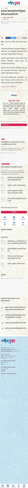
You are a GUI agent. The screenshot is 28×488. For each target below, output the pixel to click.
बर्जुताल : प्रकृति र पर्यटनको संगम (16, 185)
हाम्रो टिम (3, 371)
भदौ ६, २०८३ (9, 182)
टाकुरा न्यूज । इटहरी (8, 17)
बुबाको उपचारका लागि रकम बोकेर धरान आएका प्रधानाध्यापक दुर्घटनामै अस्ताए (15, 308)
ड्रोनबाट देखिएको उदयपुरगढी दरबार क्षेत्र (11, 167)
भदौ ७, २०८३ (3, 146)
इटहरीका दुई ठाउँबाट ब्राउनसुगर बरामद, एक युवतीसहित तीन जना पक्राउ (15, 316)
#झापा (3, 87)
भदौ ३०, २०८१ (5, 19)
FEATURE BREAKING (5, 164)
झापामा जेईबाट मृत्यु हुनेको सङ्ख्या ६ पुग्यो (17, 199)
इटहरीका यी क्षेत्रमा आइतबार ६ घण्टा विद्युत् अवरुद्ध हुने (10, 299)
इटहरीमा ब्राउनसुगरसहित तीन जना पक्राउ (15, 323)
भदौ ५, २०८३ (9, 195)
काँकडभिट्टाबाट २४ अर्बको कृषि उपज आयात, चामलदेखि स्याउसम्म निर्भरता (13, 143)
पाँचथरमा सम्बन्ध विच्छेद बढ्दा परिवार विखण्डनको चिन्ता (15, 178)
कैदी (8, 87)
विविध (6, 8)
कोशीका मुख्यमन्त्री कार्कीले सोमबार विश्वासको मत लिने (14, 192)
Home (2, 8)
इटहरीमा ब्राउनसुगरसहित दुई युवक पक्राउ (15, 328)
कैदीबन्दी (13, 87)
